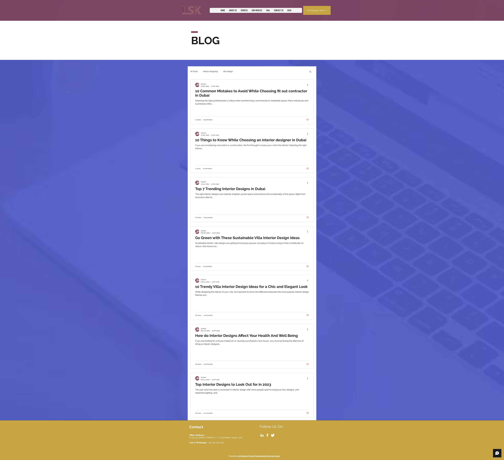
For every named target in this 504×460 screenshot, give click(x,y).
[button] (310, 71)
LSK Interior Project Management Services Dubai (259, 456)
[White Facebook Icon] (267, 435)
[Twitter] (273, 435)
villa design (228, 71)
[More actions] (308, 85)
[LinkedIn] (262, 435)
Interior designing (210, 71)
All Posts (194, 71)
